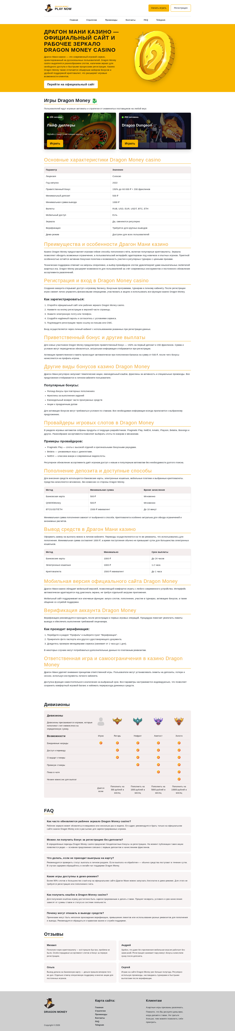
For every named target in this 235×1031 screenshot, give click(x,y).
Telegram (160, 20)
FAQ (146, 20)
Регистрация (181, 8)
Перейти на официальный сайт (71, 84)
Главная (74, 20)
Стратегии (91, 20)
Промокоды (111, 20)
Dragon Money (55, 1011)
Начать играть (158, 8)
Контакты (130, 20)
